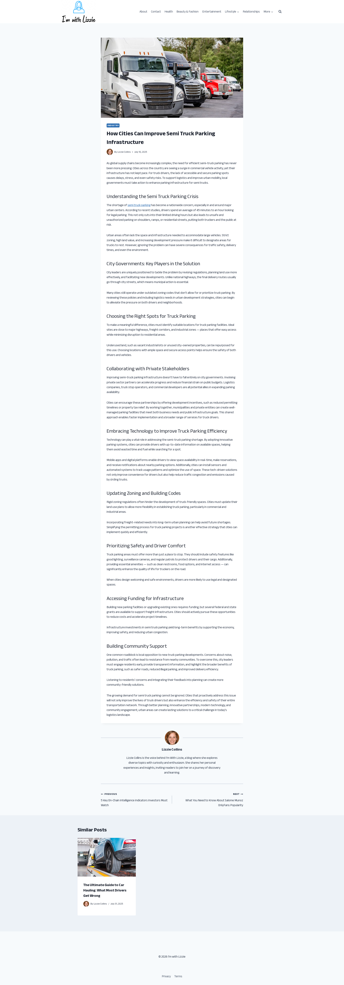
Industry (113, 125)
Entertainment (211, 11)
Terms (178, 976)
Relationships (251, 11)
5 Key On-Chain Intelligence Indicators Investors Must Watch (134, 800)
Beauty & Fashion (187, 11)
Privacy (166, 976)
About (143, 11)
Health (168, 11)
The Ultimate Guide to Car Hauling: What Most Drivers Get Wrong (104, 890)
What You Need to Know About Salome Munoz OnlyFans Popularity (214, 800)
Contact (156, 11)
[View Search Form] (280, 11)
